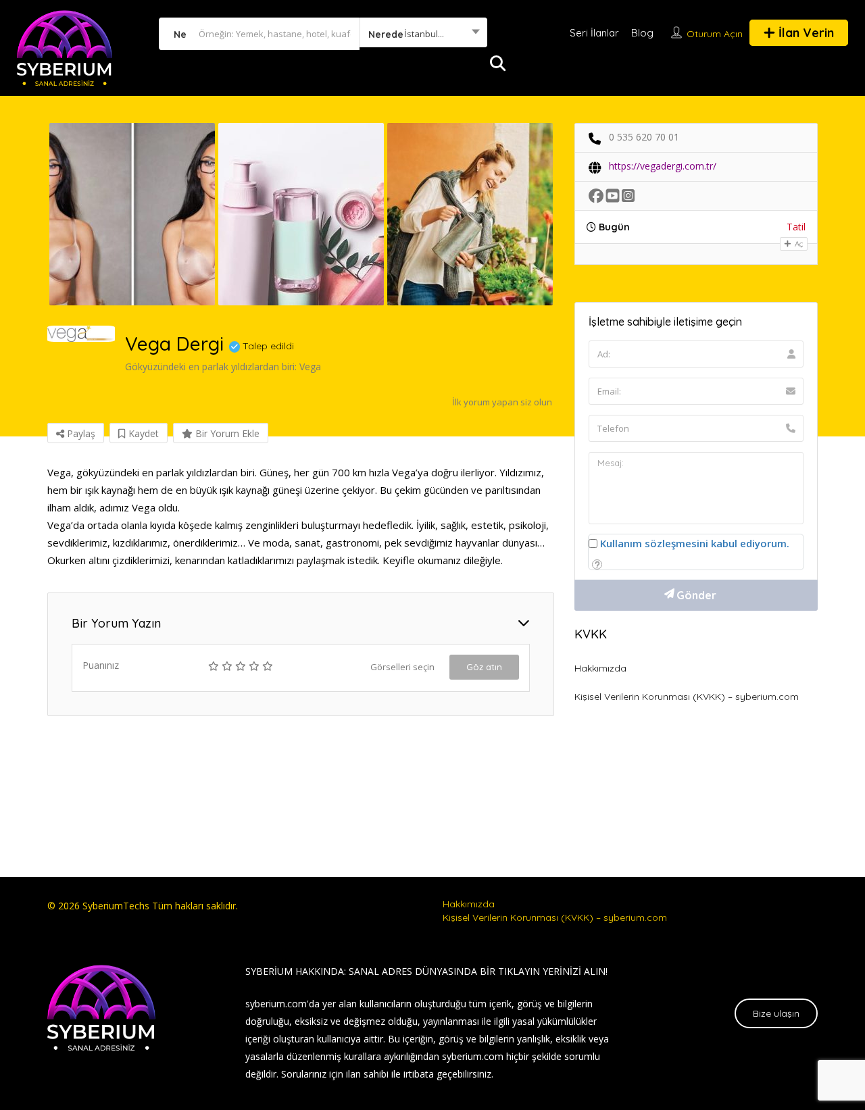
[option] (131, 214)
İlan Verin (804, 33)
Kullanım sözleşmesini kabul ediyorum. (694, 543)
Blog (642, 32)
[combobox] (423, 33)
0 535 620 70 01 (644, 136)
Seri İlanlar (594, 32)
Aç (798, 244)
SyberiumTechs (115, 905)
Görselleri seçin (402, 667)
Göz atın (484, 666)
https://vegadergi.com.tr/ (662, 165)
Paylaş (79, 433)
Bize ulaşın (776, 1013)
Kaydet (142, 433)
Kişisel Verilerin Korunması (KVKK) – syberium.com (686, 696)
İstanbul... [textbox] (424, 34)
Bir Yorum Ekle (226, 433)
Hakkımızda (600, 668)
